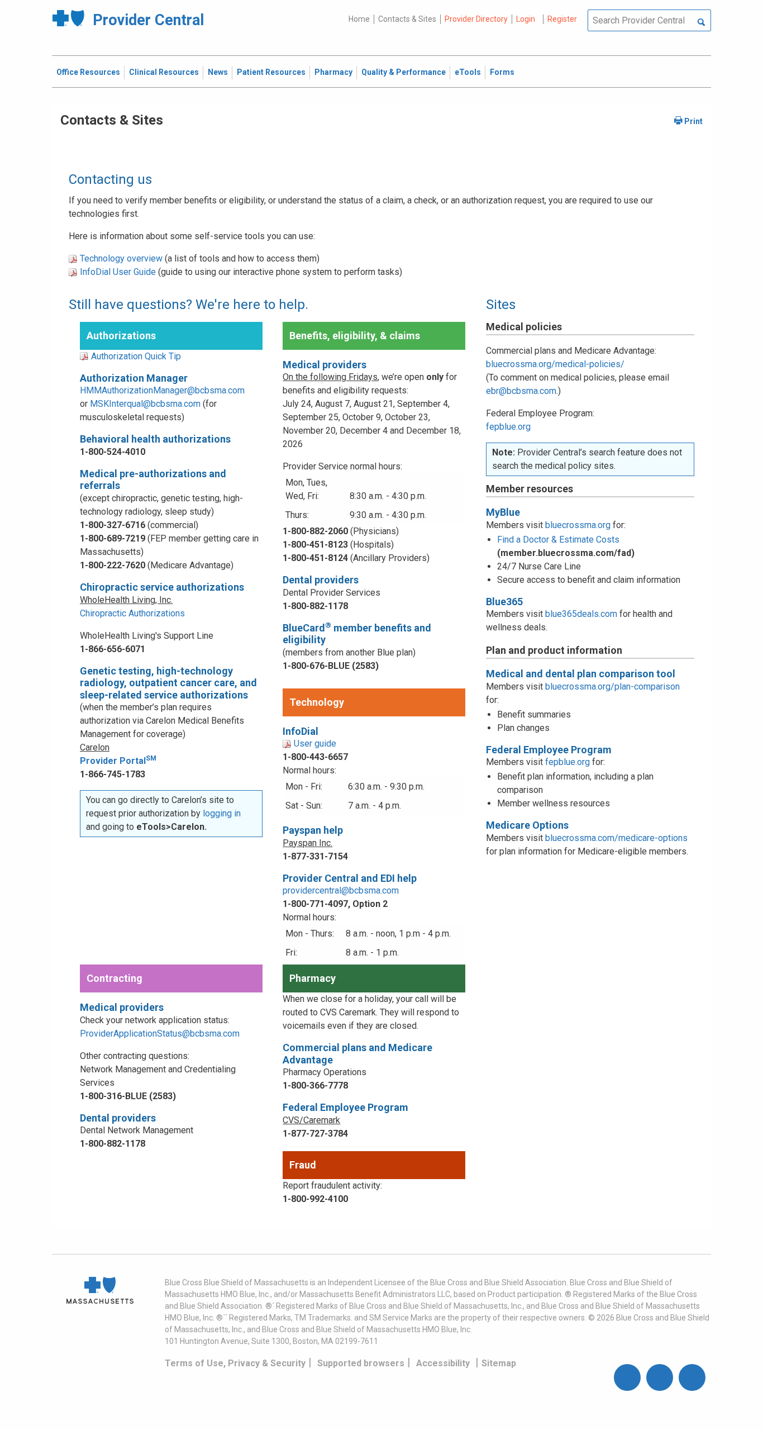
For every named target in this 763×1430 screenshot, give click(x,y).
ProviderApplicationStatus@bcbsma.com (160, 1033)
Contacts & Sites (407, 19)
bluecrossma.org (578, 525)
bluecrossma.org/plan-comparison (612, 686)
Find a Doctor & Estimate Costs (558, 539)
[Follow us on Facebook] (627, 1377)
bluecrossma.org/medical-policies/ (555, 364)
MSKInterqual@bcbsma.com (145, 403)
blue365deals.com (581, 614)
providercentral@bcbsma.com (341, 890)
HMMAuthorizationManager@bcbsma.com (162, 390)
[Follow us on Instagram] (659, 1377)
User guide (315, 743)
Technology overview (121, 258)
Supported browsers (360, 1363)
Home (359, 19)
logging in (222, 813)
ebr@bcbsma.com (521, 391)
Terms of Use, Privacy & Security (235, 1363)
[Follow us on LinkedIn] (692, 1377)
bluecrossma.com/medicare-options (616, 838)
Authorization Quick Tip (136, 356)
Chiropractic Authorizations (132, 613)
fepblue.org (508, 426)
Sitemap (498, 1363)
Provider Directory (476, 19)
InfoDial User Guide (118, 272)
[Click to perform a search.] (701, 22)
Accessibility (443, 1363)
